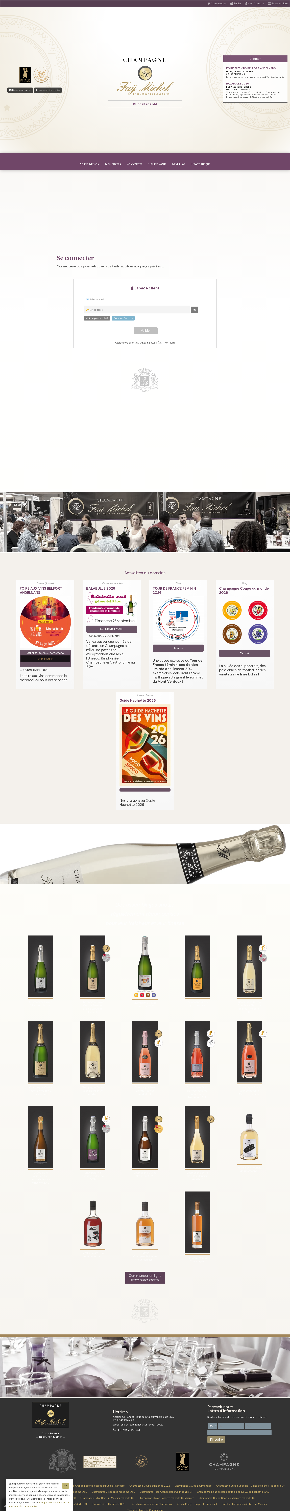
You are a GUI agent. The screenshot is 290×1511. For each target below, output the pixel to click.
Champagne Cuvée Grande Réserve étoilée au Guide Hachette (89, 1485)
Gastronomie (157, 164)
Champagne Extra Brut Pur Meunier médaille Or (107, 1498)
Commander (134, 164)
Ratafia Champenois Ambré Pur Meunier (244, 1504)
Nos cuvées (113, 164)
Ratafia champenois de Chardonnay (152, 1504)
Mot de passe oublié (97, 318)
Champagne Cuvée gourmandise (193, 1485)
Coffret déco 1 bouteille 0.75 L (109, 1504)
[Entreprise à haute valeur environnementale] (141, 1467)
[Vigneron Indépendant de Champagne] (182, 1470)
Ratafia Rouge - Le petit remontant (197, 1504)
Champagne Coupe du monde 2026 (149, 1485)
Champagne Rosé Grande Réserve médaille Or (166, 1491)
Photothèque (200, 164)
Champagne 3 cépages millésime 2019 (113, 1491)
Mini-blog (179, 164)
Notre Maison (89, 164)
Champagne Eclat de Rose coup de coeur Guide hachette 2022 (233, 1491)
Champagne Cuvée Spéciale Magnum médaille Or (227, 1498)
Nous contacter (22, 90)
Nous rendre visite (48, 90)
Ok (65, 1485)
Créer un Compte (123, 318)
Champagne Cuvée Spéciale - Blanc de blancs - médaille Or (250, 1485)
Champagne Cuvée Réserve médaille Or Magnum (166, 1498)
